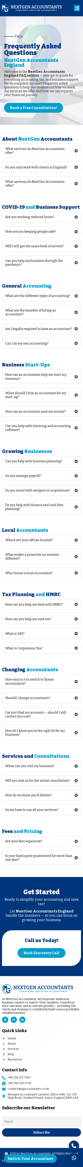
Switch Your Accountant (30, 1158)
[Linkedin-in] (22, 1020)
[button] (77, 8)
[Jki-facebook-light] (5, 1020)
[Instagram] (14, 1020)
